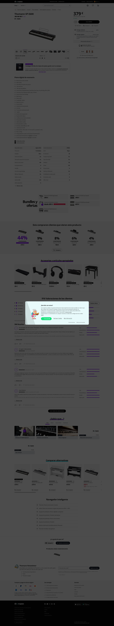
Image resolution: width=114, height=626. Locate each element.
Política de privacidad (80, 322)
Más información (68, 318)
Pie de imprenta (72, 322)
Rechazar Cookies (57, 318)
